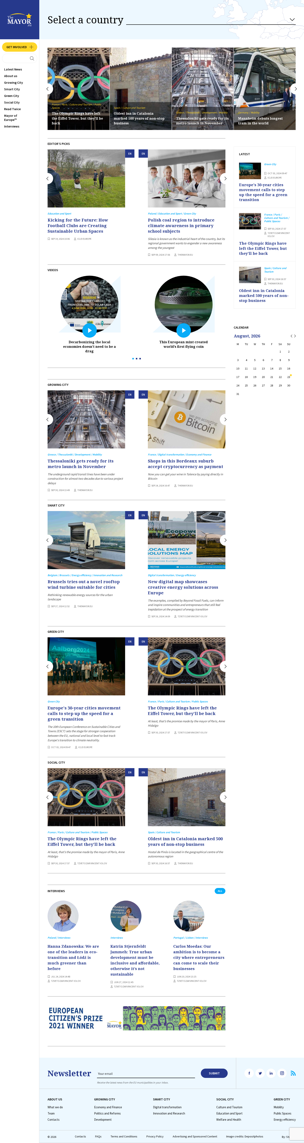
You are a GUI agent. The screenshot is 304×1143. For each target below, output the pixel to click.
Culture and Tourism (229, 1107)
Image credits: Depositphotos (244, 1136)
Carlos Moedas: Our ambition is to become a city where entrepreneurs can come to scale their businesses (198, 957)
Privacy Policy (155, 1136)
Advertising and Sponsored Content (195, 1136)
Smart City (12, 89)
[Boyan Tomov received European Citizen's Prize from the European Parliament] (136, 1021)
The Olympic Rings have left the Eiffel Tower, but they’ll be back (182, 710)
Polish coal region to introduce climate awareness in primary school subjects (181, 225)
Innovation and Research (169, 1113)
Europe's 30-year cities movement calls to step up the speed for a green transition (84, 713)
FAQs (98, 1136)
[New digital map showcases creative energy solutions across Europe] (186, 540)
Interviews (11, 126)
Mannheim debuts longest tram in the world (198, 120)
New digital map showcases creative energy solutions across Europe (183, 587)
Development (103, 1120)
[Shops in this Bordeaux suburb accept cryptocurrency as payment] (186, 419)
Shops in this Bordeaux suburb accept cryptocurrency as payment (185, 463)
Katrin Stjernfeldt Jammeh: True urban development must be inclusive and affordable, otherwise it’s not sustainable (135, 960)
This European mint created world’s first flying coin (183, 344)
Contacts (54, 1120)
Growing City (13, 82)
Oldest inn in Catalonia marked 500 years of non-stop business (77, 118)
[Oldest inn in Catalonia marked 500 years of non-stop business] (186, 797)
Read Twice (12, 109)
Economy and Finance (108, 1107)
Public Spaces (282, 1113)
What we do (55, 1107)
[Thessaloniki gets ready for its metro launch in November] (86, 419)
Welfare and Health (228, 1120)
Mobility (279, 1107)
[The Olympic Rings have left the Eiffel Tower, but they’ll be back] (186, 666)
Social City (12, 102)
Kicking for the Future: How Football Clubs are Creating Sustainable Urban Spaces (78, 225)
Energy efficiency (285, 1120)
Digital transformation (167, 1107)
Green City (11, 96)
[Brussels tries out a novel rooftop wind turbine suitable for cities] (86, 540)
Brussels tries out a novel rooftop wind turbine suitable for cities (264, 118)
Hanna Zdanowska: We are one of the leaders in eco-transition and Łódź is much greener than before (73, 957)
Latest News (13, 69)
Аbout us (10, 76)
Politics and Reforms (107, 1113)
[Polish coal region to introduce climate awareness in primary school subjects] (186, 178)
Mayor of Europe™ (10, 117)
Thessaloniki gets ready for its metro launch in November (140, 120)
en (130, 153)
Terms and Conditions (124, 1136)
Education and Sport (229, 1113)
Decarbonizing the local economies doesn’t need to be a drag (89, 346)
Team (51, 1113)
